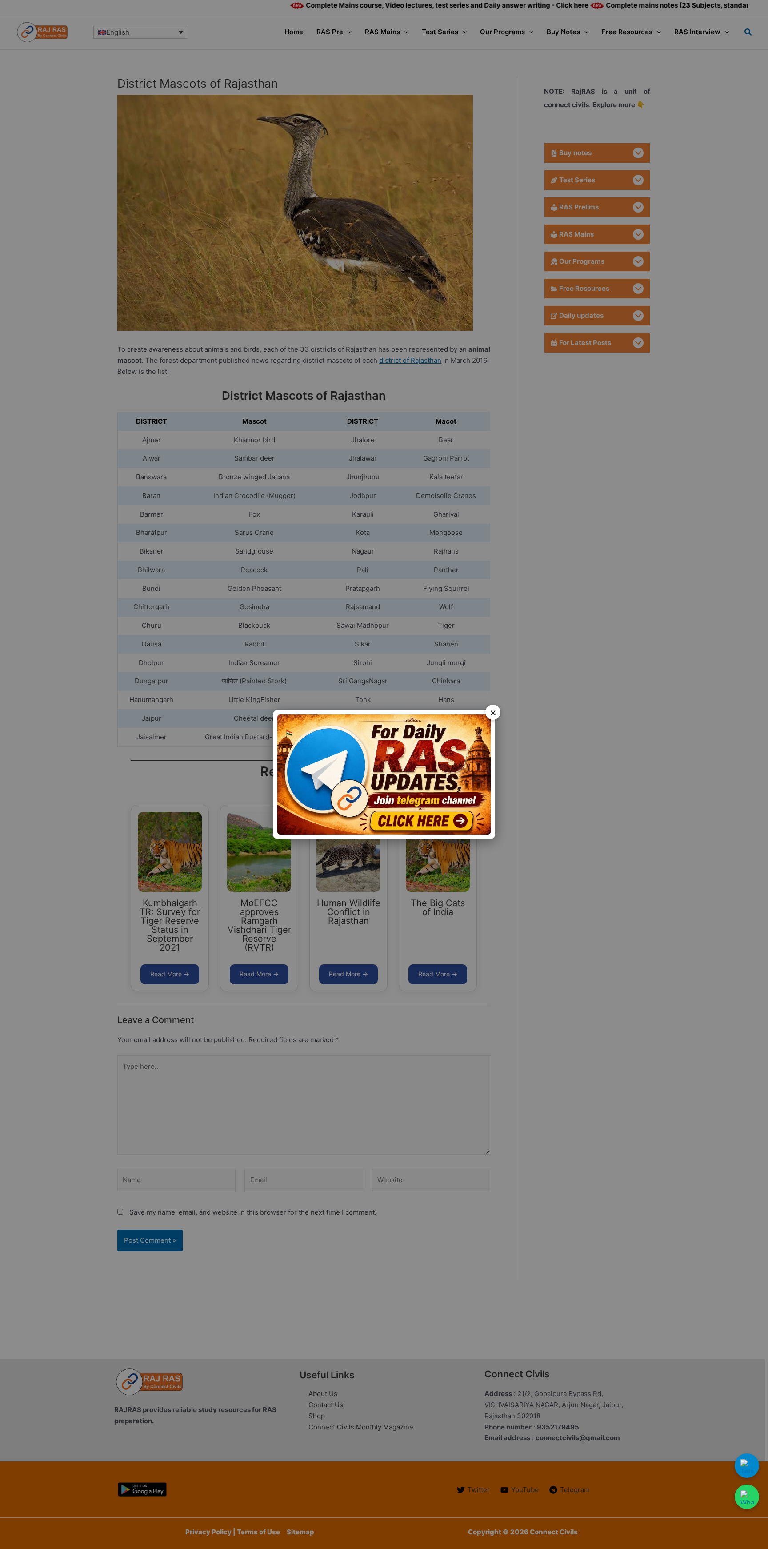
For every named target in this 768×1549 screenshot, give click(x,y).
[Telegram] (747, 1465)
